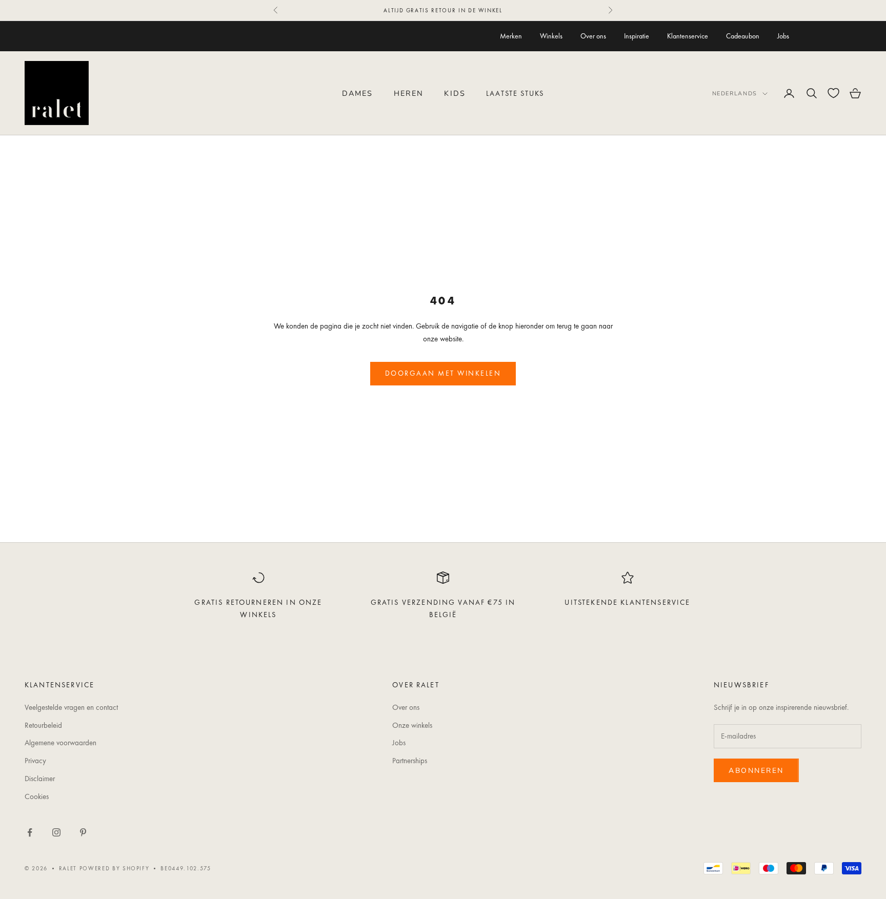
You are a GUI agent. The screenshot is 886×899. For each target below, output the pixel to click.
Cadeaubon (742, 35)
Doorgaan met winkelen (443, 373)
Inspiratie (636, 35)
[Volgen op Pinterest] (83, 832)
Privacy (35, 760)
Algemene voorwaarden (60, 743)
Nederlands (735, 93)
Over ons (593, 35)
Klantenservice (687, 35)
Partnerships (409, 760)
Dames (357, 93)
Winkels (551, 35)
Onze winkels (412, 725)
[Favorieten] (833, 93)
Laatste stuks (515, 93)
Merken (511, 35)
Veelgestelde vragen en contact (71, 707)
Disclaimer (40, 778)
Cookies (37, 796)
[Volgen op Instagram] (56, 832)
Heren (409, 93)
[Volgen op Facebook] (30, 832)
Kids (455, 93)
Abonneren (756, 770)
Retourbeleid (43, 725)
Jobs (783, 35)
